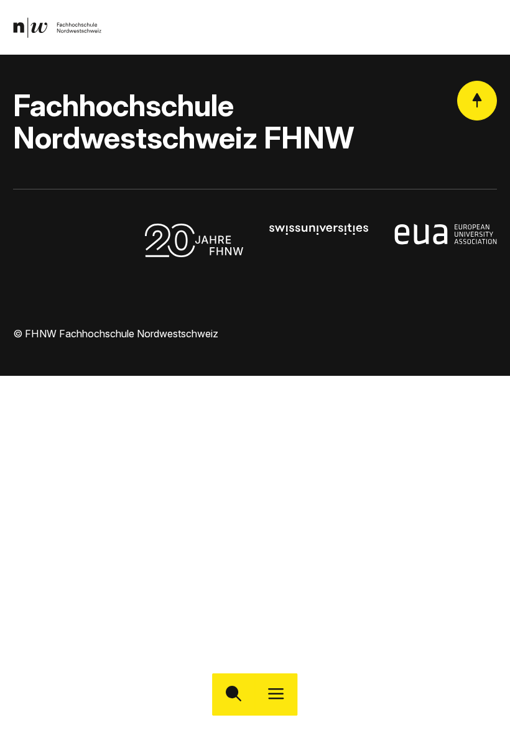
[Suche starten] (233, 694)
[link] (57, 27)
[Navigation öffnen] (276, 694)
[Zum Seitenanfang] (477, 101)
